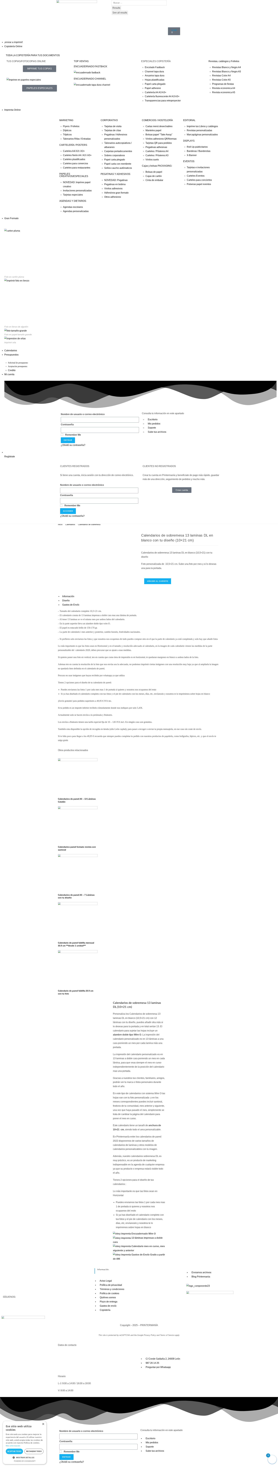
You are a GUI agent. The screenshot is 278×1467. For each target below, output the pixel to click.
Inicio (60, 524)
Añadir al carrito (157, 581)
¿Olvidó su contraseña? (73, 445)
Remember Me (73, 435)
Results (116, 8)
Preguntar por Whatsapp (16, 1285)
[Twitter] (14, 1308)
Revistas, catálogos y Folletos (224, 61)
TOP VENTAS (81, 61)
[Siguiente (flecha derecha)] (273, 733)
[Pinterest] (22, 1308)
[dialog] (24, 1442)
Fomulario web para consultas (16, 1290)
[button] (24, 1457)
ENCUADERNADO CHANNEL (90, 79)
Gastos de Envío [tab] (70, 604)
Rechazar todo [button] (34, 1451)
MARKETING (66, 120)
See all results (120, 12)
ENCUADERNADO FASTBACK (90, 66)
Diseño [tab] (66, 600)
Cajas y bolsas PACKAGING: (157, 166)
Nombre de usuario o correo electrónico (83, 414)
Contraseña (67, 424)
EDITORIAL (189, 120)
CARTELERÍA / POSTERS (73, 145)
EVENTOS (188, 161)
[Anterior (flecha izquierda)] (5, 733)
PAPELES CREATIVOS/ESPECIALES (73, 175)
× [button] (43, 1424)
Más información (13, 1445)
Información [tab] (68, 596)
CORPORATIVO (109, 120)
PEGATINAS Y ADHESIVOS (115, 174)
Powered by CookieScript (24, 1461)
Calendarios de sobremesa (89, 524)
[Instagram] (30, 1308)
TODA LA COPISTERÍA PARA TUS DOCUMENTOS (33, 55)
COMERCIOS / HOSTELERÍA (157, 120)
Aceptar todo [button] (14, 1451)
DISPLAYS (189, 141)
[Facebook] (6, 1308)
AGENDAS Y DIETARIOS (72, 201)
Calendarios (70, 524)
